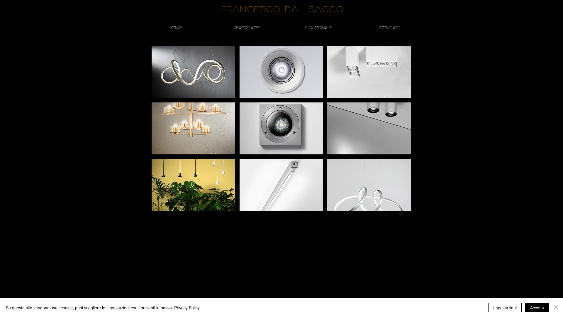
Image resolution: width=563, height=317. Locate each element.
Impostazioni (505, 308)
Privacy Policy (187, 308)
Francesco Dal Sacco (283, 8)
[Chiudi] (555, 307)
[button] (247, 25)
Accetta (537, 308)
